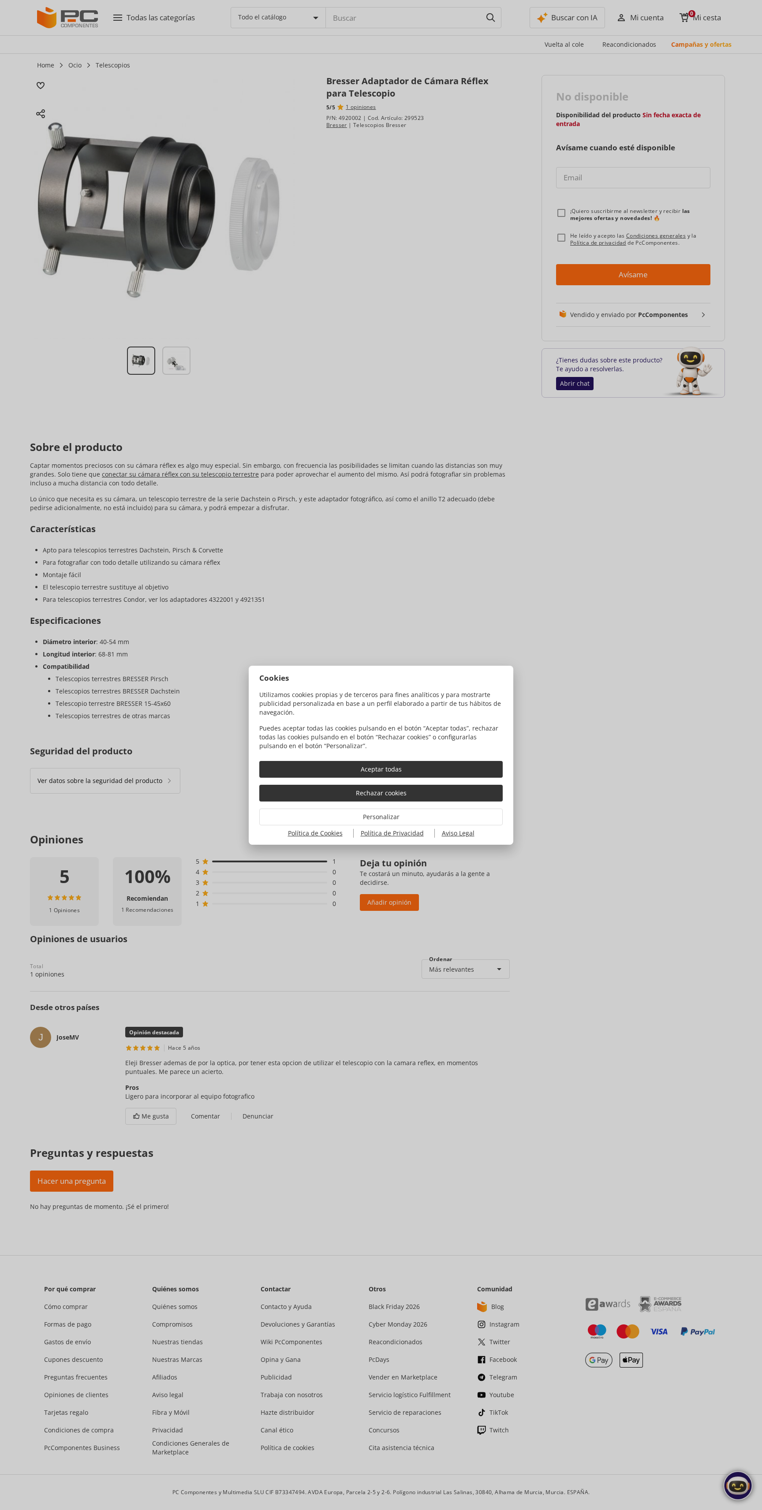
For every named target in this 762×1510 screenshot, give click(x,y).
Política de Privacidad (392, 833)
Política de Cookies (315, 833)
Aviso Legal (458, 833)
